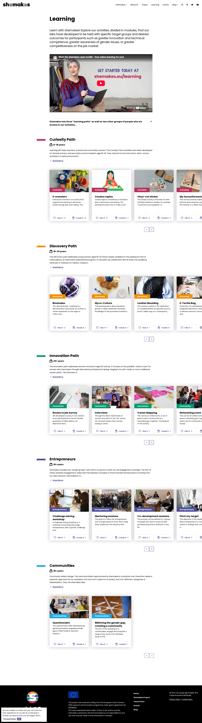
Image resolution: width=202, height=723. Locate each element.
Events (166, 4)
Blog (136, 709)
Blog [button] (174, 4)
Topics (145, 4)
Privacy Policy (10, 719)
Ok (19, 719)
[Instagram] (182, 4)
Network (134, 4)
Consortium (139, 701)
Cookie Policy (187, 699)
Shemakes (121, 4)
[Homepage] (32, 697)
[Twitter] (192, 4)
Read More (56, 160)
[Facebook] (187, 4)
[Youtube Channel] (197, 4)
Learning (155, 4)
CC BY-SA (183, 693)
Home (136, 693)
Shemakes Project (142, 697)
